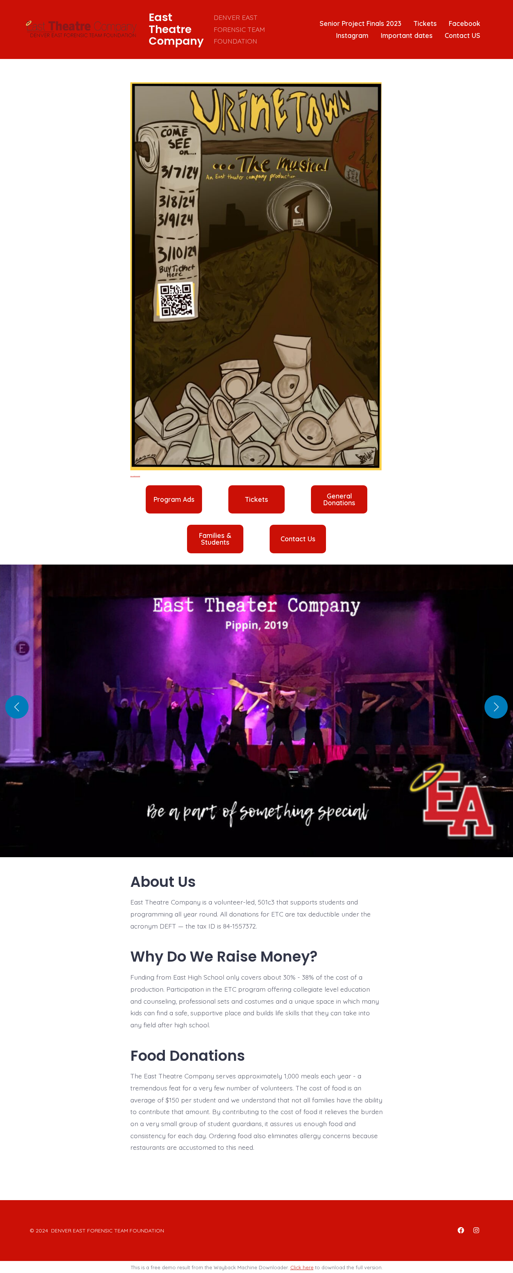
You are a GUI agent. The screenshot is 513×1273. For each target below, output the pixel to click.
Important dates (407, 35)
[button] (256, 715)
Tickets (425, 23)
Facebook (464, 23)
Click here (302, 1267)
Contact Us (298, 539)
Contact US (462, 35)
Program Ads (174, 499)
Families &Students (215, 538)
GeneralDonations (339, 499)
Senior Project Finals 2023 (360, 23)
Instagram (352, 35)
